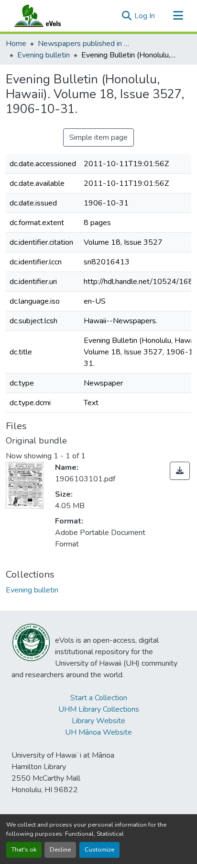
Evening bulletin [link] (43, 55)
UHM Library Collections (98, 709)
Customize (99, 849)
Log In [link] (144, 16)
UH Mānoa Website (98, 732)
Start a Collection (98, 698)
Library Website (98, 721)
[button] (47, 16)
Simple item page (98, 137)
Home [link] (16, 43)
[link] (180, 471)
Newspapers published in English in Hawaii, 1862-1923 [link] (85, 43)
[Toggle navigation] (177, 16)
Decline (60, 849)
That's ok (23, 849)
